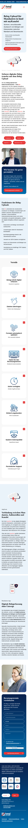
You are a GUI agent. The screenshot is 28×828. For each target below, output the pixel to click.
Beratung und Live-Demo (11, 48)
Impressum (4, 819)
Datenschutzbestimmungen (12, 743)
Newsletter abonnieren (7, 820)
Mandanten (9, 70)
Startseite (4, 70)
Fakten (22, 819)
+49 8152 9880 (6, 807)
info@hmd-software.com (9, 805)
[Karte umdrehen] (24, 269)
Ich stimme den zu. (13, 742)
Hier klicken (14, 748)
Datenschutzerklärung (14, 819)
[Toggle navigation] (24, 7)
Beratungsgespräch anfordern (12, 190)
